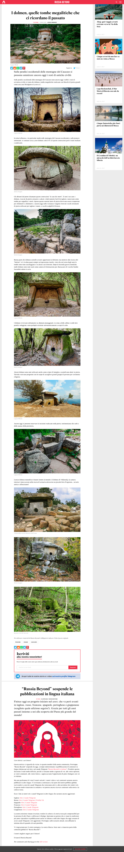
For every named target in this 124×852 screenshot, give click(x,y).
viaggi (26, 642)
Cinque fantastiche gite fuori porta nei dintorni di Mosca (108, 125)
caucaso (34, 642)
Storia (38, 699)
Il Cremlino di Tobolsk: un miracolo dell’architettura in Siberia (108, 158)
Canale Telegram (30, 798)
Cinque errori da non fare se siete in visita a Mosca (108, 58)
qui (59, 849)
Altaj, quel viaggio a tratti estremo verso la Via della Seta (107, 24)
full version (43, 842)
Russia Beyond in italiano (57, 769)
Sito (21, 798)
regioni (17, 642)
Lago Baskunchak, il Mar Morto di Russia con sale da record (108, 91)
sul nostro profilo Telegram (63, 676)
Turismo (36, 22)
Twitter (78, 68)
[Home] (4, 2)
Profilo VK (40, 800)
